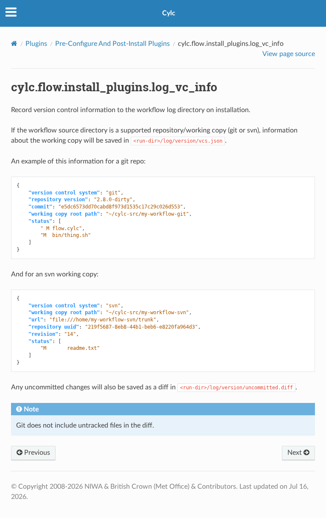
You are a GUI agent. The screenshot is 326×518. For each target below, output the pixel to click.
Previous (36, 452)
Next (295, 452)
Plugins (36, 43)
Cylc (168, 13)
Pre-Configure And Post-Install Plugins (112, 43)
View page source (288, 54)
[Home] (14, 43)
